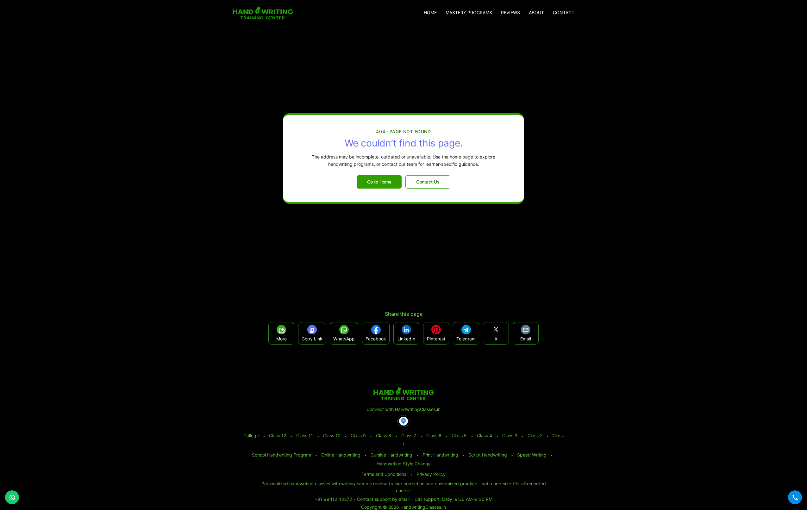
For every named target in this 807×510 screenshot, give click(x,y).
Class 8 (383, 435)
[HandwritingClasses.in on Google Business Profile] (403, 421)
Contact (563, 12)
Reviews (510, 12)
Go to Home (379, 181)
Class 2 (535, 435)
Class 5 (459, 435)
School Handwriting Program (281, 454)
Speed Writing (532, 454)
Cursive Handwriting (391, 454)
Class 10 (332, 435)
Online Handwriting (340, 454)
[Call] (795, 497)
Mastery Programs (469, 12)
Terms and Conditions (383, 474)
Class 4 (484, 435)
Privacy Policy (431, 474)
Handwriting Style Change (404, 463)
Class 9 (358, 435)
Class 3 (509, 435)
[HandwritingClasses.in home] (263, 13)
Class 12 (277, 435)
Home (430, 12)
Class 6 (433, 435)
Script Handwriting (487, 454)
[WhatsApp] (12, 497)
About (536, 12)
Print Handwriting (440, 454)
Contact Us (428, 181)
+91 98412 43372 (333, 499)
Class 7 (408, 435)
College (251, 435)
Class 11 (304, 435)
